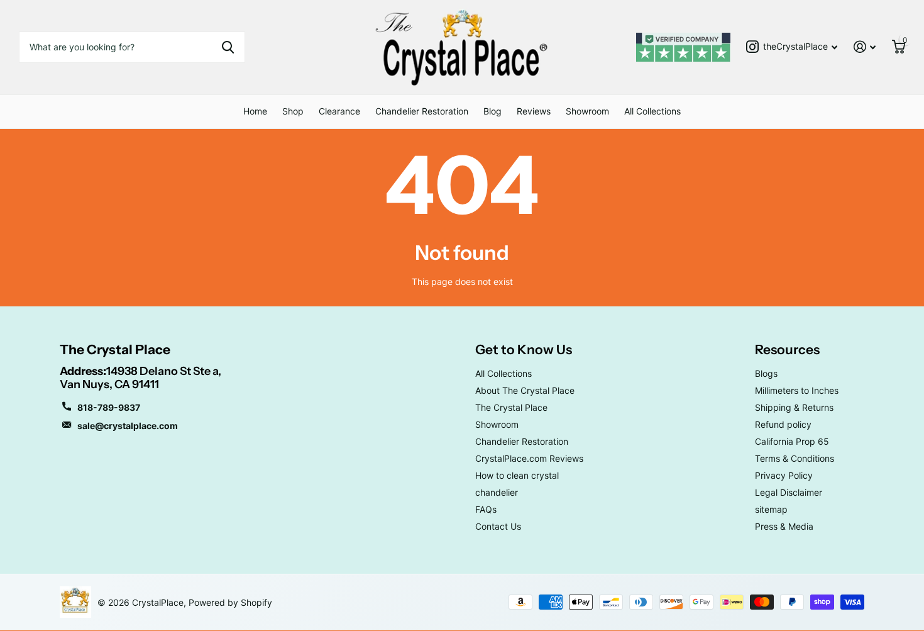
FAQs (486, 509)
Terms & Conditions (794, 458)
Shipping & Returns (794, 407)
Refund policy (783, 424)
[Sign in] (864, 47)
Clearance (339, 111)
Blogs (766, 373)
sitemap (771, 509)
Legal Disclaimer (788, 492)
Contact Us (498, 526)
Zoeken (228, 47)
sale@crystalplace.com (127, 425)
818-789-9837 (108, 407)
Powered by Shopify (230, 602)
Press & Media (784, 526)
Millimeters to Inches (797, 390)
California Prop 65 (792, 441)
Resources (787, 349)
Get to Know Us (523, 349)
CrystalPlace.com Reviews (529, 458)
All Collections (652, 111)
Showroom (587, 111)
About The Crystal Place (525, 390)
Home (255, 111)
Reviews (534, 111)
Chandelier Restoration (421, 111)
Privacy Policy (784, 475)
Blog (492, 111)
